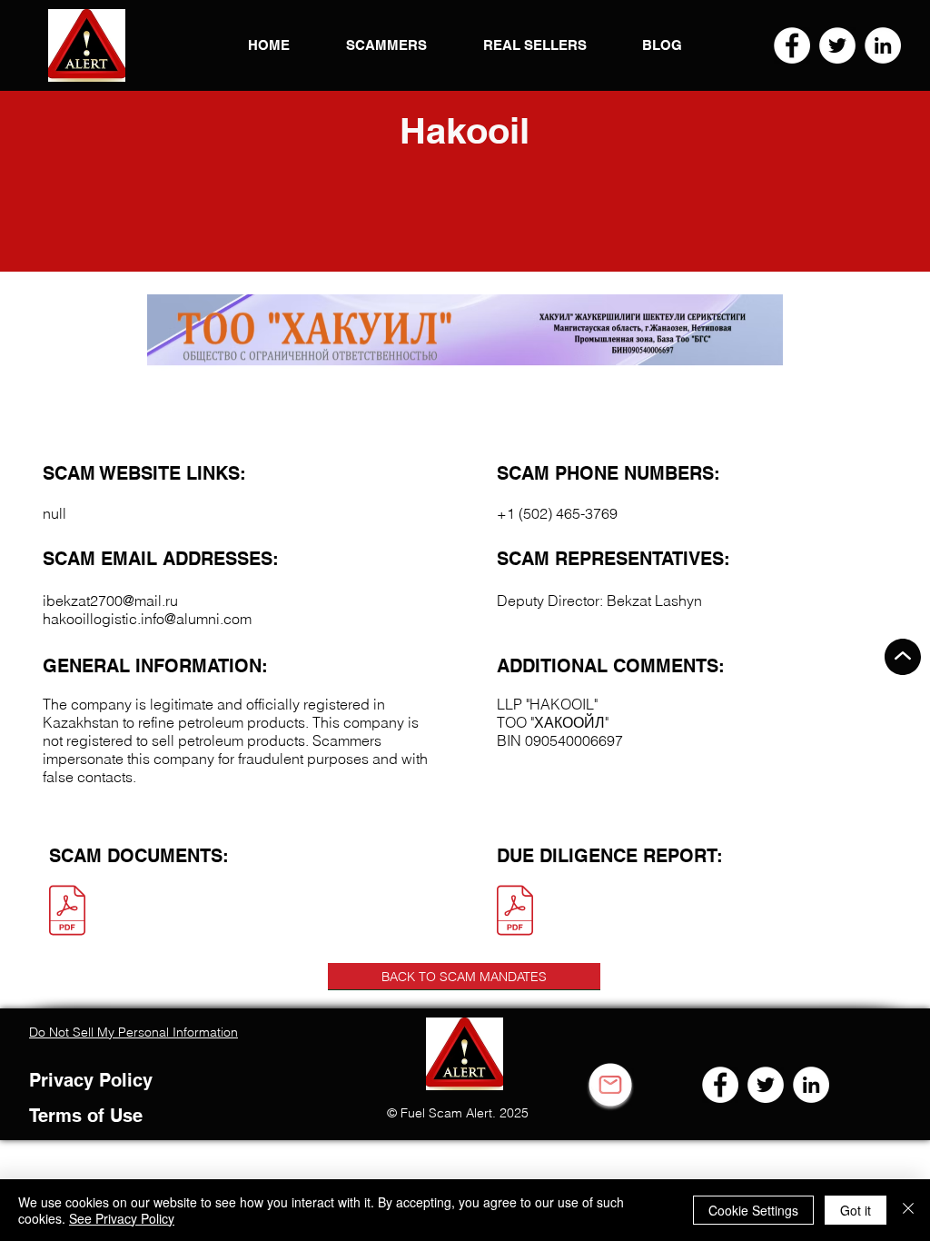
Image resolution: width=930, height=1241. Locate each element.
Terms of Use (86, 1116)
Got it (855, 1210)
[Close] (908, 1210)
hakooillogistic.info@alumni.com (147, 619)
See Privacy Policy (121, 1218)
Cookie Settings (753, 1210)
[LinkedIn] (883, 45)
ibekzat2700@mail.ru (110, 600)
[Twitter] (837, 45)
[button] (86, 45)
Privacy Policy (91, 1080)
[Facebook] (792, 45)
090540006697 (574, 740)
